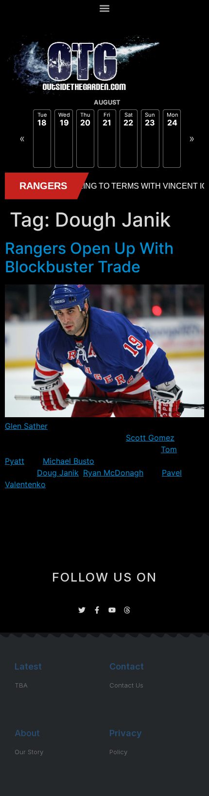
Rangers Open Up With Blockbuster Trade (89, 257)
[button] (105, 8)
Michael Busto (68, 461)
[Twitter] (82, 610)
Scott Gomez (150, 437)
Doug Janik (58, 473)
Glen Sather (26, 426)
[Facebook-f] (97, 610)
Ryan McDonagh (113, 473)
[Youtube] (112, 610)
